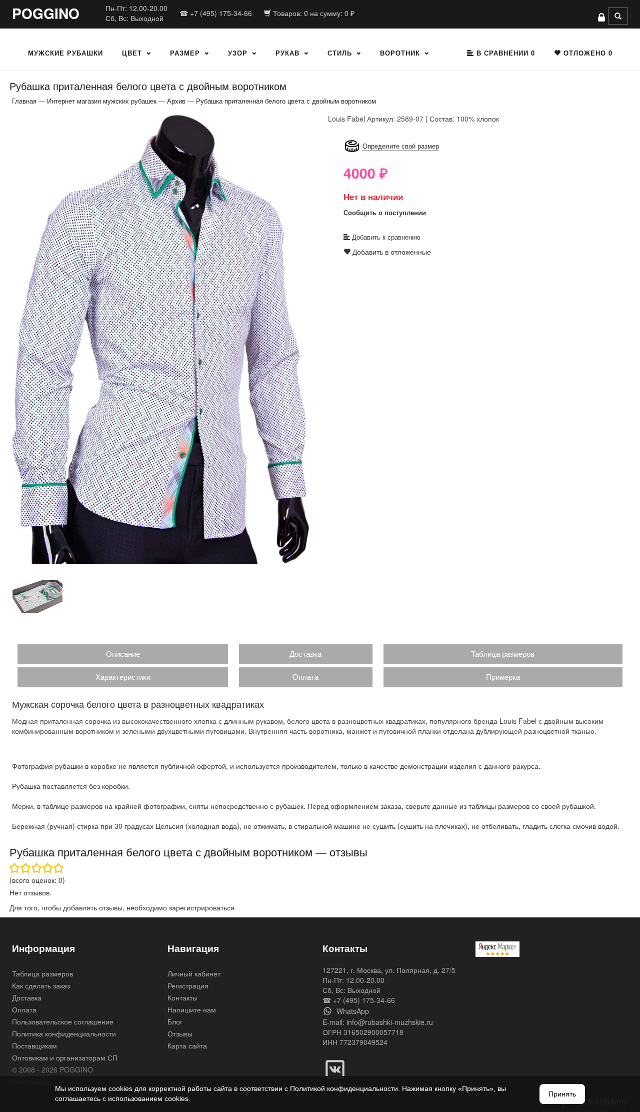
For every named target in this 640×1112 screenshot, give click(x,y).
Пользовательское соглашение (63, 1021)
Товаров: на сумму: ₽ (312, 13)
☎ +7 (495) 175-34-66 (216, 13)
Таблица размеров (502, 653)
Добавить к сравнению (385, 237)
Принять (562, 1094)
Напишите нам (192, 1009)
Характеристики (123, 676)
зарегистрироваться (201, 907)
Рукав (288, 53)
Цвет (132, 53)
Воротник (400, 53)
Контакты (183, 997)
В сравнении (504, 53)
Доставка (306, 653)
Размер (185, 53)
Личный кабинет (194, 973)
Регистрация (188, 985)
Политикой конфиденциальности (344, 1088)
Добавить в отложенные (390, 252)
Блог (175, 1021)
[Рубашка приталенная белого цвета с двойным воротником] (162, 339)
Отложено (586, 53)
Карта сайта (187, 1045)
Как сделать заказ (41, 985)
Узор (238, 53)
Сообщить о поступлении (385, 212)
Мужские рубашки (65, 53)
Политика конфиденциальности (64, 1033)
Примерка (503, 676)
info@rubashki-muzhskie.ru (389, 1022)
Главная (24, 101)
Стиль (340, 53)
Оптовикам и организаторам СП (65, 1057)
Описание (123, 653)
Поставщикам (34, 1045)
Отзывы (180, 1033)
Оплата (305, 676)
